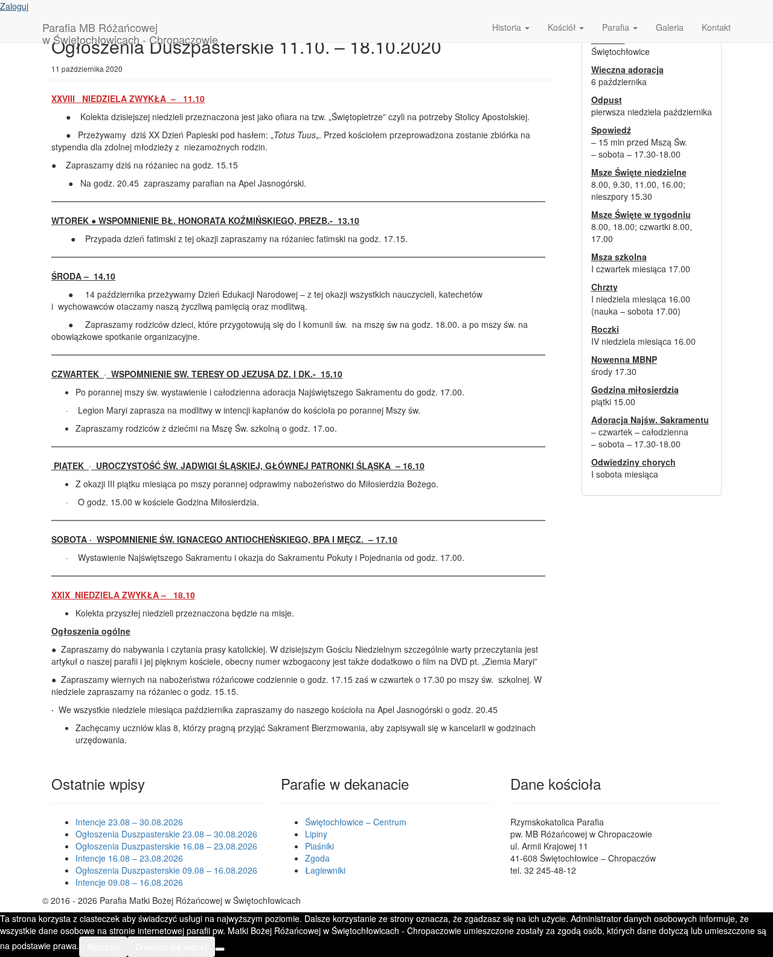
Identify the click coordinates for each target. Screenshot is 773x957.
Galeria (670, 27)
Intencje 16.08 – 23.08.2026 (129, 858)
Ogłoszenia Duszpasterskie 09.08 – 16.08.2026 (166, 870)
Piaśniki (319, 846)
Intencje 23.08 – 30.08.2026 (129, 822)
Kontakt (716, 27)
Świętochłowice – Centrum (355, 822)
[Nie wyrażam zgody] (220, 949)
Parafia (617, 27)
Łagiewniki (325, 870)
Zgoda (317, 858)
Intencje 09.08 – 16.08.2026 (129, 882)
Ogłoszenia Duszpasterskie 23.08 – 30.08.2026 (166, 834)
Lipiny (316, 834)
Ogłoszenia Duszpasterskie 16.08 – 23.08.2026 (166, 846)
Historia (508, 27)
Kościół (563, 27)
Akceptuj (103, 947)
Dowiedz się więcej (171, 947)
